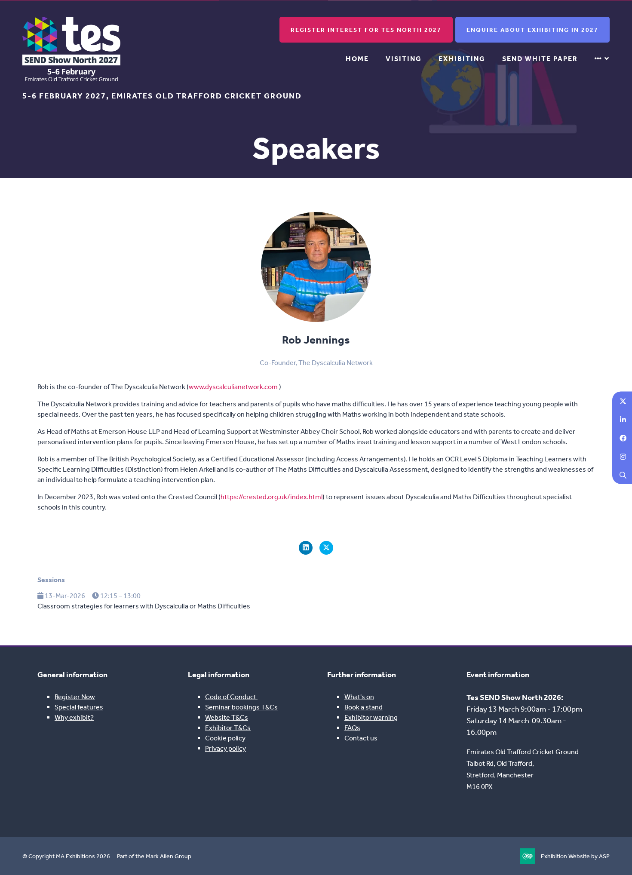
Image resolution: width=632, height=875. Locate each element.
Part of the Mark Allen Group (154, 856)
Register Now (75, 697)
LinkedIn (623, 419)
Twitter (623, 400)
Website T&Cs (226, 717)
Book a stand (363, 707)
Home (357, 59)
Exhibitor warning (371, 717)
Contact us (360, 738)
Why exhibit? (74, 717)
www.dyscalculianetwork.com (233, 387)
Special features (79, 707)
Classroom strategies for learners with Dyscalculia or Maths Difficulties (143, 606)
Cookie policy (225, 738)
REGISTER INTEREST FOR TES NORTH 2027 (366, 30)
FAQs (352, 728)
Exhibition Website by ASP (575, 856)
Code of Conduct (231, 697)
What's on (359, 697)
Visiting (404, 59)
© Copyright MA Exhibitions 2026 (66, 856)
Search (623, 474)
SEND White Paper (540, 59)
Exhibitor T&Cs (228, 728)
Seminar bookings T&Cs (241, 707)
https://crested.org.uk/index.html (271, 497)
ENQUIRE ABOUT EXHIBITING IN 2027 (532, 30)
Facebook (623, 437)
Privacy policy (225, 748)
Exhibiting (462, 59)
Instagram (623, 456)
